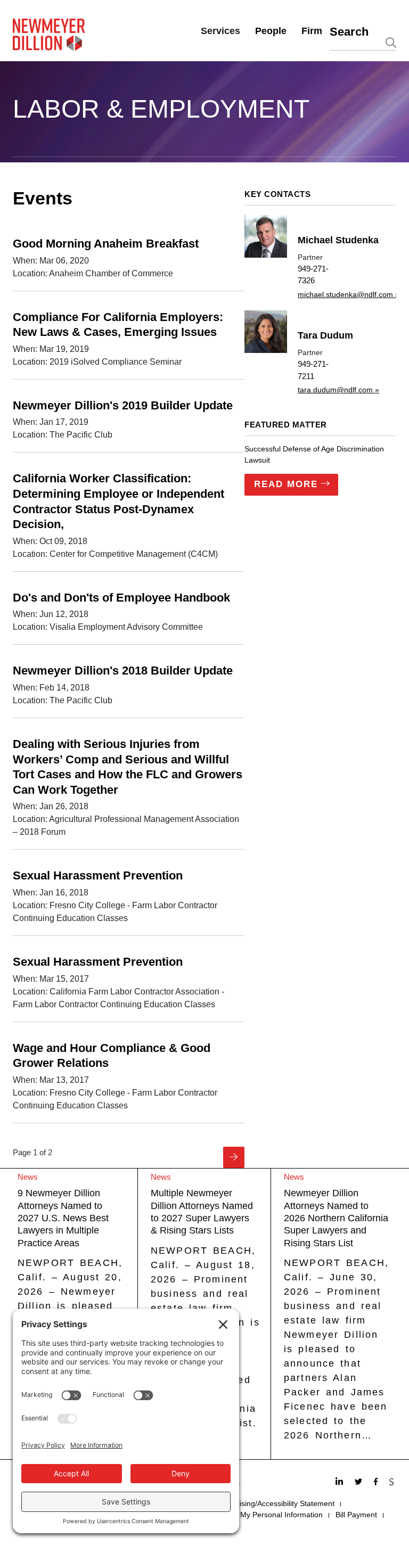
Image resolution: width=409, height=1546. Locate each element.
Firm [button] (311, 31)
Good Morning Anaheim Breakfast (106, 243)
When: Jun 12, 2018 (50, 614)
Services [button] (220, 31)
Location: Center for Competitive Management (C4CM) (115, 553)
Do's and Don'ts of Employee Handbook (121, 597)
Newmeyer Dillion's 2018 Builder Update (123, 670)
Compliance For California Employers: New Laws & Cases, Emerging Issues (118, 324)
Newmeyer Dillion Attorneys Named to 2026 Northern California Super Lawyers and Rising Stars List (336, 1218)
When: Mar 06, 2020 (51, 260)
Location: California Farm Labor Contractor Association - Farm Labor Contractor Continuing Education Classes (118, 998)
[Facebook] (377, 1482)
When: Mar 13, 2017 (51, 1079)
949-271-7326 (313, 274)
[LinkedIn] (341, 1482)
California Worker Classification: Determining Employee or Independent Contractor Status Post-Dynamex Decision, (118, 501)
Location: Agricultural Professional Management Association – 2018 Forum (126, 825)
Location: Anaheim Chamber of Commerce (93, 273)
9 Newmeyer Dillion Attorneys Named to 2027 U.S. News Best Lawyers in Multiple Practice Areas (63, 1218)
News (28, 1176)
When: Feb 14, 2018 (51, 687)
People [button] (271, 31)
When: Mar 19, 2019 (51, 348)
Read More (286, 484)
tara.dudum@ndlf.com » (338, 389)
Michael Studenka (338, 240)
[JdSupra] (392, 1482)
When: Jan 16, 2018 (50, 892)
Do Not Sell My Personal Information (261, 1514)
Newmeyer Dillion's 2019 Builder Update (123, 405)
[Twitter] (360, 1482)
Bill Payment (356, 1514)
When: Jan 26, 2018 (50, 806)
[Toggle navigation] (20, 159)
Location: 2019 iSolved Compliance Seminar (97, 361)
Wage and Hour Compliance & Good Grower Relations (111, 1055)
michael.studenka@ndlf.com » (348, 294)
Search (349, 31)
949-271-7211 (313, 370)
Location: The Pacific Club (62, 434)
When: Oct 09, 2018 (50, 541)
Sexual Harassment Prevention (98, 875)
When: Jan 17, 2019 (50, 421)
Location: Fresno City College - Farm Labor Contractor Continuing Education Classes (115, 912)
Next (233, 1157)
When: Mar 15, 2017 (51, 978)
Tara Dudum (325, 335)
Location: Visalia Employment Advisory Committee (108, 626)
